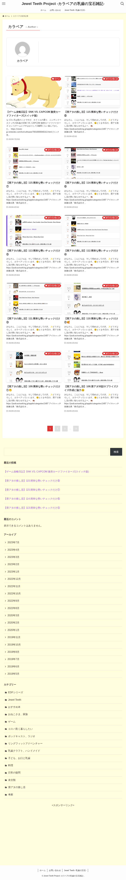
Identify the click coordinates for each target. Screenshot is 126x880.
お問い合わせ (55, 870)
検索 (116, 452)
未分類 (12, 780)
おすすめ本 (14, 707)
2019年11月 (14, 637)
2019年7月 (13, 659)
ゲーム (12, 721)
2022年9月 (13, 600)
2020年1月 (13, 630)
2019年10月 (14, 644)
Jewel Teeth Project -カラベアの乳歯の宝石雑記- (63, 4)
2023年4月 (13, 549)
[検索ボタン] (122, 3)
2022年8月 (13, 608)
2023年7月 (13, 542)
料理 (10, 765)
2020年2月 (13, 622)
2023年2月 (13, 564)
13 (76, 428)
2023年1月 (13, 571)
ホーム (43, 870)
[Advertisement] (63, 828)
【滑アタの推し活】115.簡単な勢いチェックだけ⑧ (32, 480)
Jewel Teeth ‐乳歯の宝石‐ (75, 870)
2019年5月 (13, 673)
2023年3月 (13, 557)
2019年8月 (13, 652)
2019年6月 (13, 666)
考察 (10, 794)
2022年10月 (14, 593)
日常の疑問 (14, 772)
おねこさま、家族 (18, 714)
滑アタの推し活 (16, 787)
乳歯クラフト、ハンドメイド (24, 750)
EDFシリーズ (15, 692)
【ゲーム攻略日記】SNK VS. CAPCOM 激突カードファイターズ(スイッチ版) (46, 471)
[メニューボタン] (3, 3)
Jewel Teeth (14, 699)
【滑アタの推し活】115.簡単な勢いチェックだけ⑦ (32, 489)
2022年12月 (14, 579)
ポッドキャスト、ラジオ (21, 736)
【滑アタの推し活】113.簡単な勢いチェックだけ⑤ (32, 507)
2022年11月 (14, 586)
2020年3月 (13, 615)
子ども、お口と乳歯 (19, 758)
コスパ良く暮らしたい (20, 729)
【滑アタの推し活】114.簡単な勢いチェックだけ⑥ (32, 498)
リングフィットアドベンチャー (25, 743)
